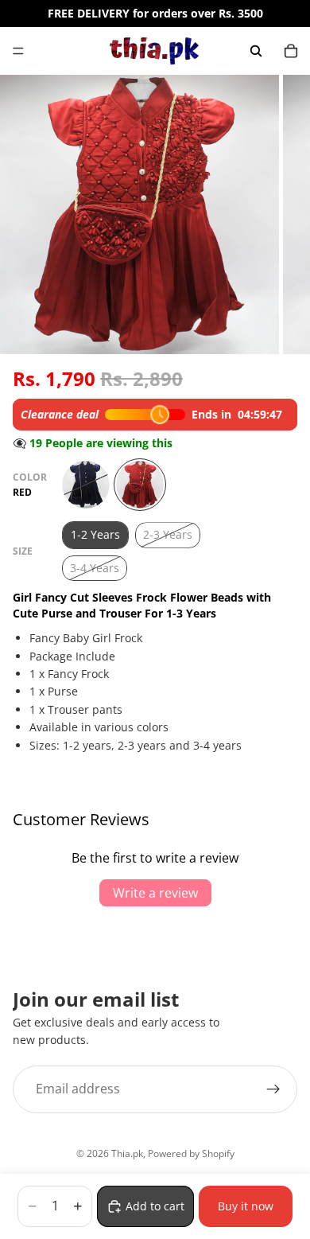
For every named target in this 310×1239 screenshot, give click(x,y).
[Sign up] (273, 1089)
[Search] (255, 50)
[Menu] (18, 51)
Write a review (155, 893)
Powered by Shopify (191, 1153)
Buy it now (245, 1206)
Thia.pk (127, 1153)
